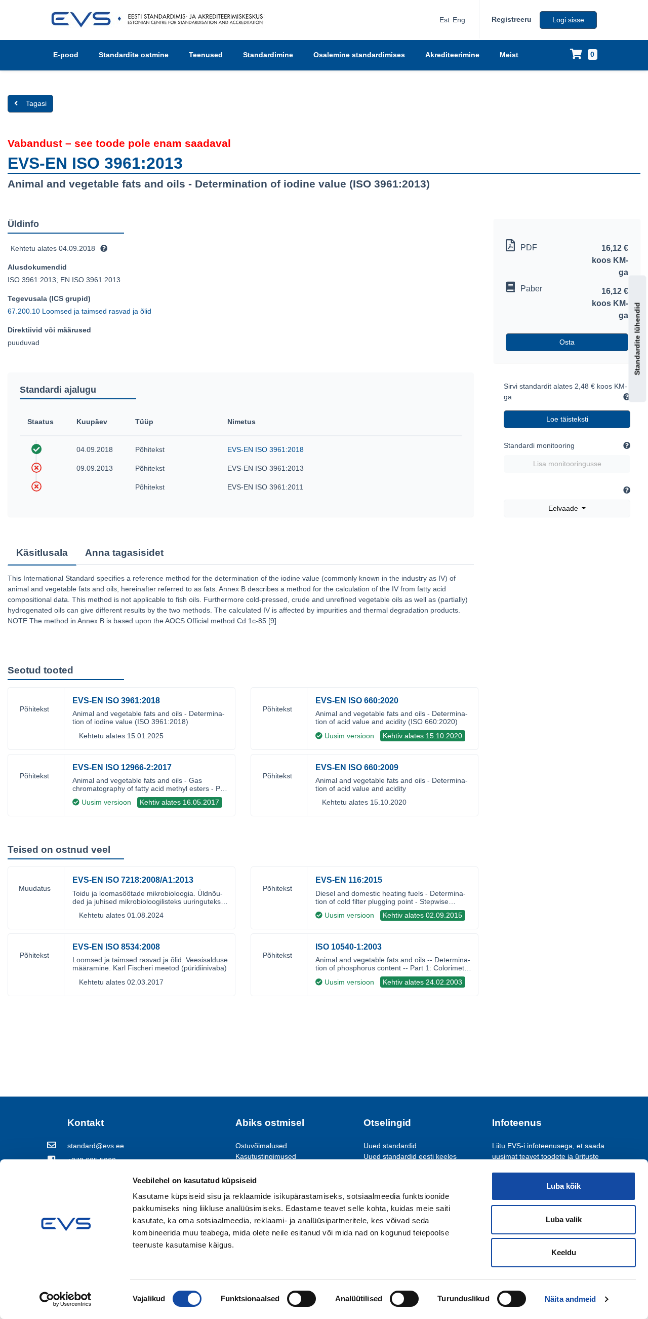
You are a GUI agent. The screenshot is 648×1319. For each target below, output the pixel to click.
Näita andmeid (570, 1299)
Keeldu (563, 1252)
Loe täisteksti (567, 419)
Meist (509, 55)
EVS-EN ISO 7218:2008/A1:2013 (132, 880)
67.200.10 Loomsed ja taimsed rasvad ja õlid (79, 311)
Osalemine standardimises (359, 55)
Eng (459, 20)
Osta (567, 342)
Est (444, 20)
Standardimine (268, 55)
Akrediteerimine (452, 55)
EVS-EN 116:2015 (348, 880)
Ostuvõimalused (261, 1146)
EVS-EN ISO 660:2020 (356, 700)
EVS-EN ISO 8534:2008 (116, 947)
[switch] (301, 1299)
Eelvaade (564, 508)
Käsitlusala (42, 552)
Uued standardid (390, 1146)
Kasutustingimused (265, 1156)
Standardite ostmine (134, 55)
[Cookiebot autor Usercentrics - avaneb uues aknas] (65, 1299)
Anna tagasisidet (124, 552)
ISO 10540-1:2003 (348, 947)
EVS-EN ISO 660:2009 (356, 767)
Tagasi (36, 103)
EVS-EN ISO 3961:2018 (265, 449)
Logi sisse (568, 20)
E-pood (65, 55)
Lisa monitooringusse (567, 464)
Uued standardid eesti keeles (410, 1156)
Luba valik (564, 1219)
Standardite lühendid (637, 338)
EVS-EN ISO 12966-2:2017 (122, 767)
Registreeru (512, 19)
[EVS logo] (160, 20)
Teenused (206, 55)
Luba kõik (563, 1186)
